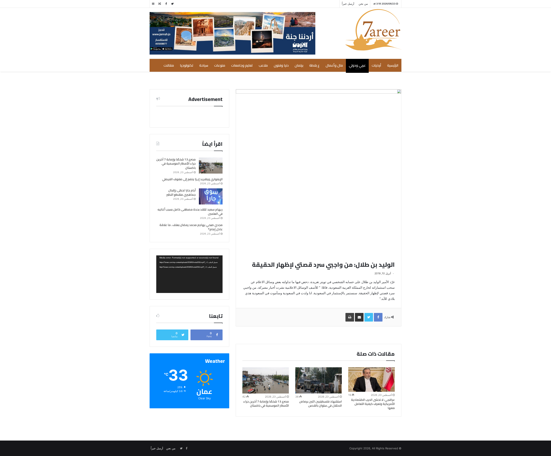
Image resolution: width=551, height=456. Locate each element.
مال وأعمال (334, 65)
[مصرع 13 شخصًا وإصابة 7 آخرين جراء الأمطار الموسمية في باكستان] (265, 380)
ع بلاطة (314, 65)
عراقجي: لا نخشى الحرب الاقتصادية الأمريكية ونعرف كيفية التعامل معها (373, 404)
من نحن (363, 3)
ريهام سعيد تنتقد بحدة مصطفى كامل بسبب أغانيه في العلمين (190, 212)
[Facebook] (166, 4)
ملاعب (263, 65)
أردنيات (376, 65)
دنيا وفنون (281, 65)
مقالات (169, 65)
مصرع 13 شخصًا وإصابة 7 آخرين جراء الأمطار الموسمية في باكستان (266, 403)
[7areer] (373, 29)
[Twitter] (172, 4)
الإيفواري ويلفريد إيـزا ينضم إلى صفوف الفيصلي (192, 179)
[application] (189, 274)
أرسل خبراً (348, 3)
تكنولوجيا (186, 65)
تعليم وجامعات (242, 65)
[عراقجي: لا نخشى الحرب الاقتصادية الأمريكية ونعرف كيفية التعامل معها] (371, 379)
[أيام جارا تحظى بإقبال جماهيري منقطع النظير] (211, 196)
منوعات (219, 65)
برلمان (299, 65)
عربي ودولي (357, 65)
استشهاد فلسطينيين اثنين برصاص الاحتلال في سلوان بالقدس (320, 403)
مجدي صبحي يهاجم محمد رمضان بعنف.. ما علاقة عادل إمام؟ (191, 227)
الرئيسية (392, 65)
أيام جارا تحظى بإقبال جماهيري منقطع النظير (181, 192)
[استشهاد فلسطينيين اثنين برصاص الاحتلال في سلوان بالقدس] (318, 380)
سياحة (203, 65)
